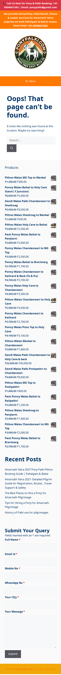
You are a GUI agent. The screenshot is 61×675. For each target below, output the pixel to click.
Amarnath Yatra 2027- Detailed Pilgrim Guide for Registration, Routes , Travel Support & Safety (28, 483)
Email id (11, 554)
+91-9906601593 (38, 25)
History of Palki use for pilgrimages (26, 512)
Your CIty (12, 597)
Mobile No (12, 568)
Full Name (12, 539)
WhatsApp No (15, 583)
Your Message (15, 611)
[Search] (11, 148)
